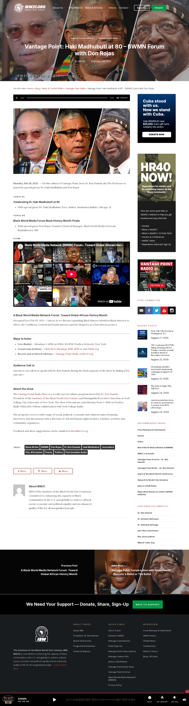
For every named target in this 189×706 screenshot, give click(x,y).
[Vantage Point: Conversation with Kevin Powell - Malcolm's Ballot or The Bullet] (141, 572)
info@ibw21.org (79, 430)
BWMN (44, 447)
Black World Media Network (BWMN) (155, 447)
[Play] (17, 97)
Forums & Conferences (153, 237)
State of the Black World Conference (155, 474)
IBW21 (81, 61)
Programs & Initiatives (84, 646)
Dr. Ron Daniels (109, 394)
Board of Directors (82, 640)
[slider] (124, 97)
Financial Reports (81, 651)
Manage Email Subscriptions (122, 651)
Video (140, 441)
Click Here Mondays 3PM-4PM (61, 348)
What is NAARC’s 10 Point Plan (156, 233)
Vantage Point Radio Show (33, 394)
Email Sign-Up (115, 646)
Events (141, 435)
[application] (71, 98)
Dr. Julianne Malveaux (148, 519)
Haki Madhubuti (91, 447)
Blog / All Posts (150, 656)
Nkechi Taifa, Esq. (146, 542)
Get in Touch (114, 630)
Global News (149, 640)
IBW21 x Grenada (146, 453)
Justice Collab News (147, 485)
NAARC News (148, 240)
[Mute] (117, 97)
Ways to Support (148, 604)
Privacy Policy (115, 685)
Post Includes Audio (76, 452)
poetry (48, 452)
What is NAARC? (149, 229)
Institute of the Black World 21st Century (55, 398)
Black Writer (32, 447)
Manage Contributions (119, 640)
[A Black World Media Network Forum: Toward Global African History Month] (47, 572)
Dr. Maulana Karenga (148, 524)
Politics (59, 452)
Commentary (149, 646)
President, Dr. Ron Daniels (86, 635)
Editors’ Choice (150, 651)
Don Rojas (56, 447)
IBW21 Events (149, 635)
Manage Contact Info (118, 656)
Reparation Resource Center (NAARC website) (155, 493)
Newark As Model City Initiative (153, 480)
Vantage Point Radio (108, 38)
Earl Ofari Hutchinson (148, 530)
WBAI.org (93, 348)
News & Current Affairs (82, 38)
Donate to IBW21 (116, 635)
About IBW (78, 630)
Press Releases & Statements (152, 429)
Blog (37, 88)
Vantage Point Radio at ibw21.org (74, 353)
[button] (55, 699)
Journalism (108, 447)
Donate (145, 225)
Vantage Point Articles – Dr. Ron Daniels (153, 460)
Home (30, 88)
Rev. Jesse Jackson (146, 536)
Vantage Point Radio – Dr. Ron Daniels (156, 468)
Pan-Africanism (34, 452)
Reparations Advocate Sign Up (156, 244)
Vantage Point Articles (119, 672)
